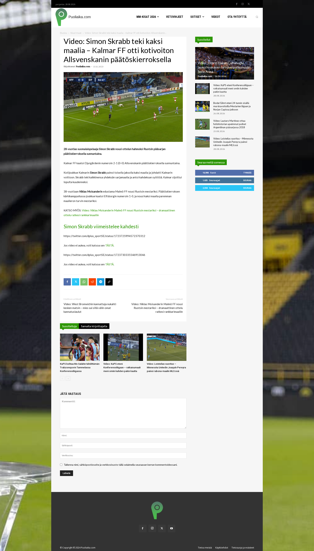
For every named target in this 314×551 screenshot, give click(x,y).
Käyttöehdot (221, 547)
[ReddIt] (92, 281)
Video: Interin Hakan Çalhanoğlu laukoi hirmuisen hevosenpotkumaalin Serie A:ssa (224, 67)
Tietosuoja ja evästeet (243, 547)
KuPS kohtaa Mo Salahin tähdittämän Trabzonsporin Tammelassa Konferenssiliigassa (79, 367)
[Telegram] (100, 281)
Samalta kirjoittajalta (94, 326)
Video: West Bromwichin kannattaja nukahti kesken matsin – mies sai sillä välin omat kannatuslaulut (90, 307)
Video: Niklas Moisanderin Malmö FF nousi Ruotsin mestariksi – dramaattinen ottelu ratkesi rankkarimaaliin (157, 307)
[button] (257, 17)
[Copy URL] (109, 281)
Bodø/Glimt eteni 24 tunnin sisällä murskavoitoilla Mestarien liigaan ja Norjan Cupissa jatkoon (232, 106)
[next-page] (68, 378)
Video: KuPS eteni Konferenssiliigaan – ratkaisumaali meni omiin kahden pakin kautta (121, 367)
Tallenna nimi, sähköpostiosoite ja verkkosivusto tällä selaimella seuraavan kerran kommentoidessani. (120, 464)
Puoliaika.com (83, 66)
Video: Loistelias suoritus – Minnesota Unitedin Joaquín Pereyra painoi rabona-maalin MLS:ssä (166, 367)
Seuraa (247, 180)
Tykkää (247, 172)
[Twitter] (248, 4)
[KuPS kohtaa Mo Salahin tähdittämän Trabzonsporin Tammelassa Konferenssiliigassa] (80, 347)
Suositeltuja (69, 326)
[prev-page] (62, 378)
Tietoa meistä (205, 547)
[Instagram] (242, 4)
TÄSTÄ (109, 245)
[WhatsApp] (84, 281)
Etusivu (63, 33)
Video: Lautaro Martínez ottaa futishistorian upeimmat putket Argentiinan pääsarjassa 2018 (229, 124)
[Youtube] (171, 528)
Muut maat (76, 33)
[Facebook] (236, 4)
